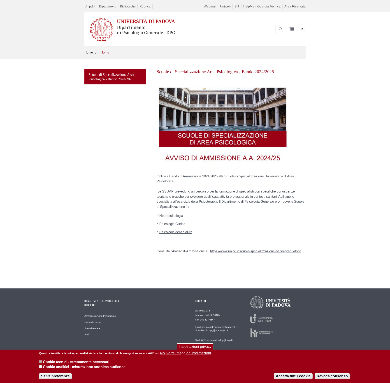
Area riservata (92, 328)
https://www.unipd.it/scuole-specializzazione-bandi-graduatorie (255, 251)
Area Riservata (295, 6)
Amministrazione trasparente (100, 316)
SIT (236, 6)
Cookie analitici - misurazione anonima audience (84, 367)
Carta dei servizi (93, 322)
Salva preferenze (55, 376)
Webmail (210, 6)
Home (88, 52)
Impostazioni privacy (195, 346)
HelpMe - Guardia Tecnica (262, 6)
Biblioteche (128, 6)
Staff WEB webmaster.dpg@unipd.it (214, 340)
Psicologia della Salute (175, 232)
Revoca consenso (332, 376)
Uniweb (225, 6)
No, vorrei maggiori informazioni (185, 353)
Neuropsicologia (171, 215)
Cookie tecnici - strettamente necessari (76, 362)
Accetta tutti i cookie (293, 376)
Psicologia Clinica (172, 223)
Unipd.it (89, 6)
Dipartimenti (107, 6)
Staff (86, 334)
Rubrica (145, 6)
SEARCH (297, 35)
